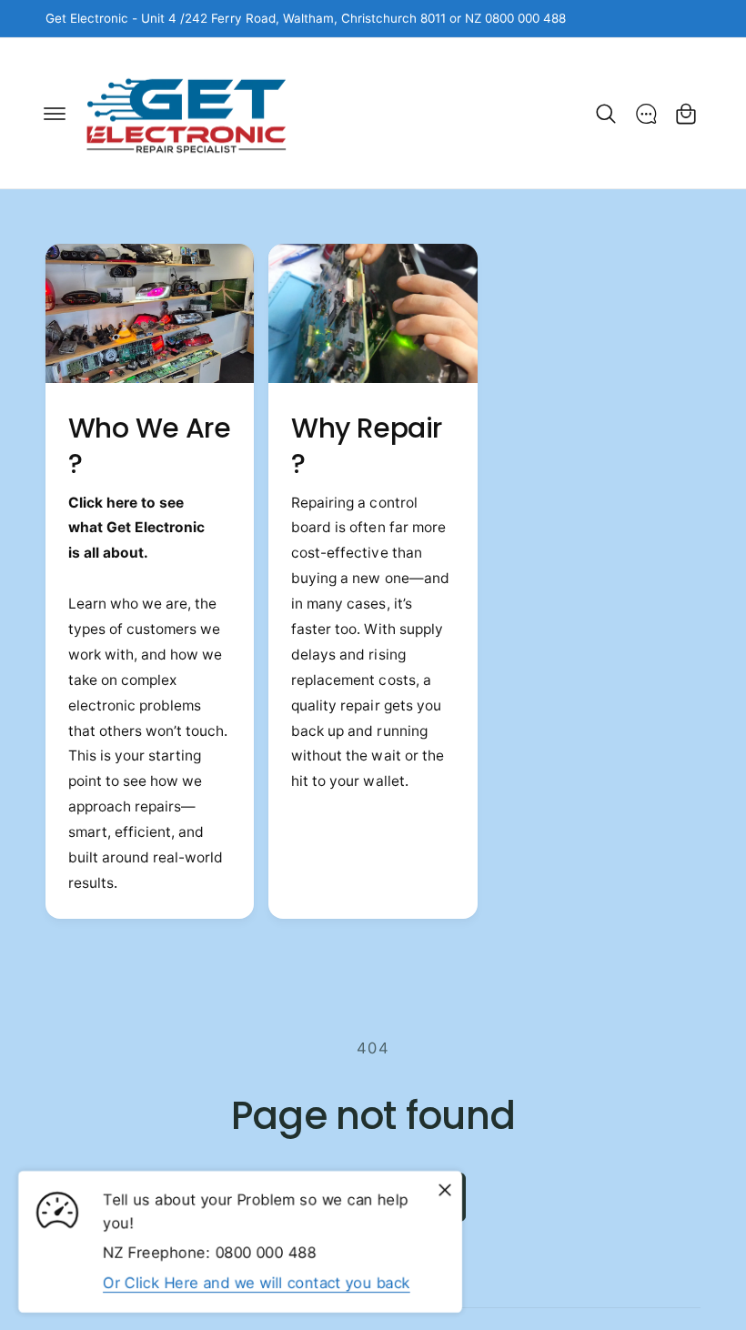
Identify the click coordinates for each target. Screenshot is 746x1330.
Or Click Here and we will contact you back (256, 1282)
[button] (55, 114)
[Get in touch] (646, 114)
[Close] (445, 1190)
